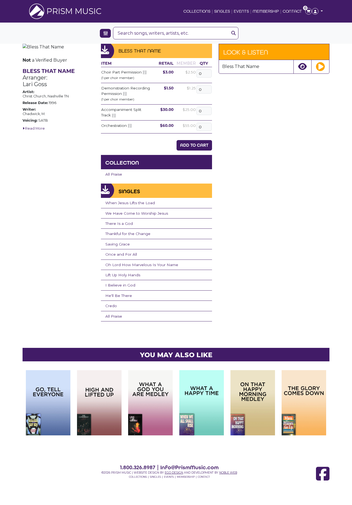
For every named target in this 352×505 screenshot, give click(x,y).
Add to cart (194, 145)
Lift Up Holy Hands (122, 275)
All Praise (113, 174)
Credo (111, 306)
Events (241, 11)
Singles (222, 11)
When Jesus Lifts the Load (130, 203)
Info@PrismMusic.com (189, 467)
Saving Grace (117, 244)
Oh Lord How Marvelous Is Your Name (141, 265)
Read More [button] (34, 128)
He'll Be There (118, 295)
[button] (317, 11)
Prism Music (73, 11)
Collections (196, 11)
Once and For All (121, 254)
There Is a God (119, 223)
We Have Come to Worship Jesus (136, 213)
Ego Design (174, 472)
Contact (292, 11)
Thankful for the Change (127, 233)
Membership (266, 11)
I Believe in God (120, 285)
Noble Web (228, 472)
